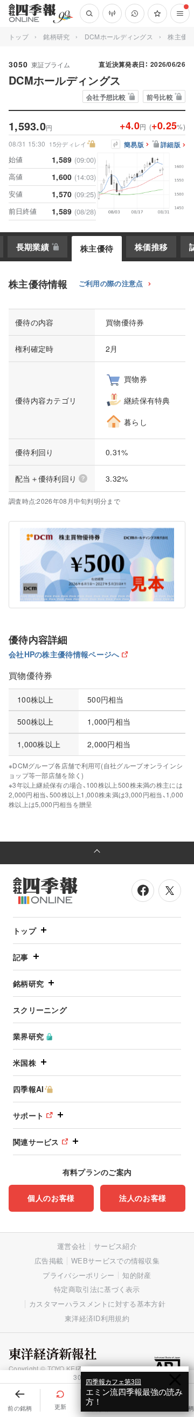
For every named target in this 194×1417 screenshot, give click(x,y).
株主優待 (96, 248)
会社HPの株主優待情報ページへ (64, 654)
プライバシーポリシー (78, 1275)
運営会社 (71, 1246)
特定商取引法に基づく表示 (97, 1289)
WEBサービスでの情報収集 (115, 1260)
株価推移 (151, 247)
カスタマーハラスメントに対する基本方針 (97, 1303)
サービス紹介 (115, 1246)
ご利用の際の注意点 (111, 284)
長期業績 (32, 247)
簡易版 (134, 145)
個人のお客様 (51, 1197)
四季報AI (28, 1088)
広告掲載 (48, 1260)
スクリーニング (40, 1009)
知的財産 (136, 1275)
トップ (19, 36)
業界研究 (28, 1036)
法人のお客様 (143, 1197)
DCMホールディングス (119, 36)
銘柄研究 (56, 36)
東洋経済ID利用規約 (97, 1318)
